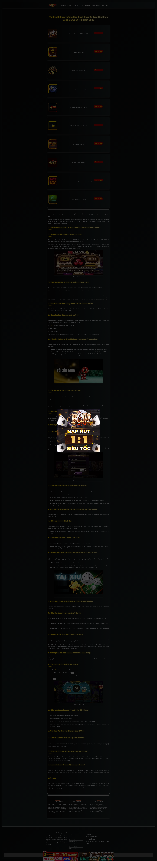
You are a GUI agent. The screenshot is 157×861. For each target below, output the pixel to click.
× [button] (98, 411)
